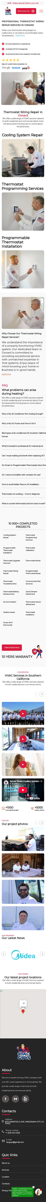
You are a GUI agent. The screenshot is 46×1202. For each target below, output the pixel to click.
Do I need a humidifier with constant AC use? (21, 475)
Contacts (6, 1184)
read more (20, 36)
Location (5, 1177)
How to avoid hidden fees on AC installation (20, 484)
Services (5, 1170)
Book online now (24, 11)
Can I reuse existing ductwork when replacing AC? (23, 456)
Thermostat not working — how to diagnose (21, 494)
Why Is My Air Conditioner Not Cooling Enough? (22, 414)
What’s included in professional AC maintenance (22, 446)
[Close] (24, 1003)
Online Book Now (11, 647)
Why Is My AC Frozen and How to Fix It (19, 423)
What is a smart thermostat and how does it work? (23, 503)
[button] (42, 694)
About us (6, 1163)
